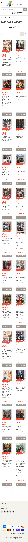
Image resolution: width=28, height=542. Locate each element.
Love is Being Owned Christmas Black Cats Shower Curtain (7, 206)
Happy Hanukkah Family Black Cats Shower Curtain (20, 349)
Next (16, 492)
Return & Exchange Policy (14, 535)
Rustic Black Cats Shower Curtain (20, 137)
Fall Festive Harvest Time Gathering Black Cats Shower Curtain (7, 462)
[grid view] (22, 34)
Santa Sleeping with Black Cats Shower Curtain (21, 97)
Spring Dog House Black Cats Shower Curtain (20, 58)
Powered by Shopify (14, 539)
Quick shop (7, 71)
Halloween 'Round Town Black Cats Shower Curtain (6, 428)
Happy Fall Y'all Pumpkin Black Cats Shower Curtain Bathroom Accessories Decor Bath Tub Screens (7, 392)
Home (2, 18)
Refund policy (20, 533)
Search (5, 533)
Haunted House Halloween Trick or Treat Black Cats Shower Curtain (6, 313)
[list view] (25, 34)
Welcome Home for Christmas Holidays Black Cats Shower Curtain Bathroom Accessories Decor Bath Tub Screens (7, 62)
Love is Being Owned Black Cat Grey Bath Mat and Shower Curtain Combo (21, 244)
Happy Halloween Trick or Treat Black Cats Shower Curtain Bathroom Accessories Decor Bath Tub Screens (7, 353)
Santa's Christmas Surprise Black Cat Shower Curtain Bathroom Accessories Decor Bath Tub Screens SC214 (6, 100)
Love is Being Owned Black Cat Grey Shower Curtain (21, 206)
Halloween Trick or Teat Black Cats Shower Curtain (20, 388)
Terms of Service (11, 533)
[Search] (25, 9)
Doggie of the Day (5, 67)
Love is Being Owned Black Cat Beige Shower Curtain (7, 240)
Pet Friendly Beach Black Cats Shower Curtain (20, 172)
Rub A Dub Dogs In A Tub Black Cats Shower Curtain (7, 172)
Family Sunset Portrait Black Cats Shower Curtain (20, 428)
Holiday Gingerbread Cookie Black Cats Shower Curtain (20, 279)
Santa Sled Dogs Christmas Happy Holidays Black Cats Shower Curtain (7, 138)
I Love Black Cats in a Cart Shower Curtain (7, 279)
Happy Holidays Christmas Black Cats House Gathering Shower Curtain (20, 314)
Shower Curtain (9, 18)
